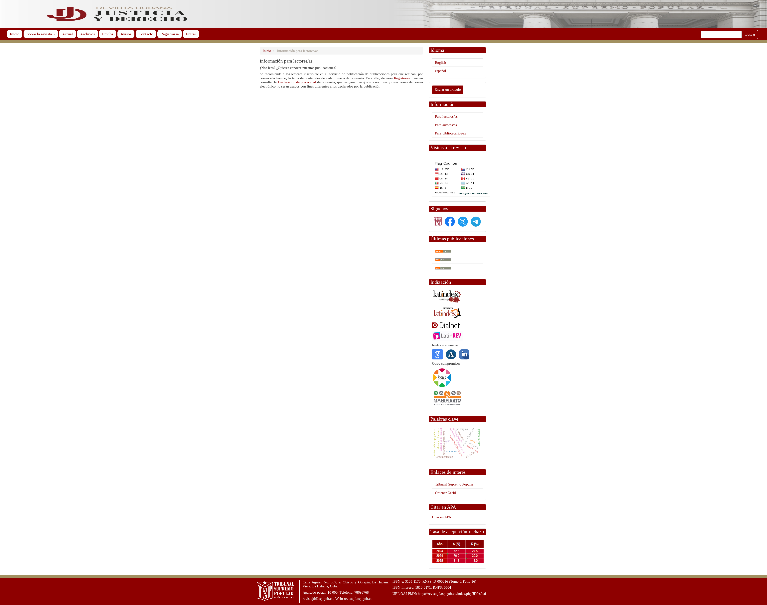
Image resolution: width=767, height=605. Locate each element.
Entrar (191, 34)
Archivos (87, 34)
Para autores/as (446, 125)
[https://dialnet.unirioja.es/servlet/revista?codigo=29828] (450, 325)
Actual (67, 34)
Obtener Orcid (445, 493)
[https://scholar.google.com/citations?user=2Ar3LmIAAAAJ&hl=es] (437, 354)
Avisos (125, 34)
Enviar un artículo (448, 90)
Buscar (750, 34)
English (440, 63)
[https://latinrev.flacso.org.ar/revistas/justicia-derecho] (447, 336)
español (440, 71)
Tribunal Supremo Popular (454, 484)
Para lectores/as (446, 116)
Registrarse (169, 34)
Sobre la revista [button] (40, 34)
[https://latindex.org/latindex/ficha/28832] (447, 312)
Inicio (14, 34)
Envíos (107, 34)
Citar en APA (441, 517)
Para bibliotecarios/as (450, 133)
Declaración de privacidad (297, 82)
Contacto (146, 34)
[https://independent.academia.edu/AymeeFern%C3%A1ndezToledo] (451, 354)
